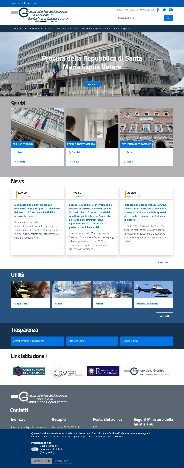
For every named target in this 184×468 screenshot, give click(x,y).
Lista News (164, 262)
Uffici (99, 303)
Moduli (59, 303)
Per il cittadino (23, 144)
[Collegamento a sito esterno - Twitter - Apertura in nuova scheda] (164, 9)
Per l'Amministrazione (136, 144)
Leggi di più (92, 84)
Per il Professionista (81, 144)
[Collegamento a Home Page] (39, 16)
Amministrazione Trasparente (28, 341)
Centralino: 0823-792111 (65, 427)
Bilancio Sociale (130, 341)
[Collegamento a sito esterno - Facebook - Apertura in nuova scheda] (158, 9)
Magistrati (20, 303)
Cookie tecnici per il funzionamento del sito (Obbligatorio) (51, 449)
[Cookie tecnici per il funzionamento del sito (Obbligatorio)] (35, 449)
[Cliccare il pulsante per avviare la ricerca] (168, 18)
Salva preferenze (42, 460)
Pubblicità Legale (77, 341)
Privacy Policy (61, 460)
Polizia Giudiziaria (147, 303)
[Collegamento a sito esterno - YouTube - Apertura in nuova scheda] (170, 9)
